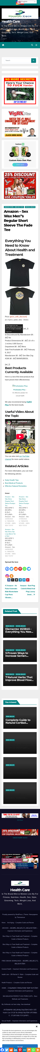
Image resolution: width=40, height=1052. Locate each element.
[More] (11, 574)
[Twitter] (11, 567)
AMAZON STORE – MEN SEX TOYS (14, 207)
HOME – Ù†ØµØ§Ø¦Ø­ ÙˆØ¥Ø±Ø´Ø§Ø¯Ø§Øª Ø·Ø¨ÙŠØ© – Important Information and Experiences (20, 989)
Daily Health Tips (12, 480)
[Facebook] (7, 567)
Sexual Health (30, 207)
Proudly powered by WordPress (12, 914)
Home (3, 922)
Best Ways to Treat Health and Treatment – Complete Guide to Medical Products (20, 937)
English (24, 2)
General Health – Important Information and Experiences (20, 969)
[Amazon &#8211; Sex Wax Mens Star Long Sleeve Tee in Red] (12, 542)
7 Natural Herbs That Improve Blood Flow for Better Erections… (19, 680)
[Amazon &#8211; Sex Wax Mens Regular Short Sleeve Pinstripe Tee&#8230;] (26, 511)
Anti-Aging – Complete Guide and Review (20, 922)
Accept (20, 1047)
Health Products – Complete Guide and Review (17, 982)
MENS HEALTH (10, 626)
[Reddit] (16, 567)
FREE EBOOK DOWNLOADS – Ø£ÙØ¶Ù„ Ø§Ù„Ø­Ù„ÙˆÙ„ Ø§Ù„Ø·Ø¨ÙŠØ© (20, 962)
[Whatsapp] (24, 567)
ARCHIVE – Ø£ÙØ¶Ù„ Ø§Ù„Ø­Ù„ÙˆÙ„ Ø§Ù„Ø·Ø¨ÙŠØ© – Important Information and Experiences (20, 929)
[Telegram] (29, 567)
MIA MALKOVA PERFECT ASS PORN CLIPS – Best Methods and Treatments (20, 997)
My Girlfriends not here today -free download (16, 1004)
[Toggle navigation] (36, 45)
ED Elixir (20, 820)
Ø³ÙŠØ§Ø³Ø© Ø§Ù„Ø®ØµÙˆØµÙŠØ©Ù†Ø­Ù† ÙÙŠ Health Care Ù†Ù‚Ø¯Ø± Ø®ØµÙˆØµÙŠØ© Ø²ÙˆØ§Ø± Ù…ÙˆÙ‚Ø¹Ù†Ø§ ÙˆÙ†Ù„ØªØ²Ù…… (20, 1012)
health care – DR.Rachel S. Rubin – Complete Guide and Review (20, 976)
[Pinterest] (20, 567)
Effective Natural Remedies (16, 486)
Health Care (11, 21)
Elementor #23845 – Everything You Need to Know (19, 631)
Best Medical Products (14, 483)
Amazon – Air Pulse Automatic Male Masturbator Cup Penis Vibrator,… (11, 591)
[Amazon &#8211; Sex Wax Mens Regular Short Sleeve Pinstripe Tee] (12, 511)
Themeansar (21, 917)
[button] (37, 1026)
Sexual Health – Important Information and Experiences (19, 1021)
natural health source (20, 838)
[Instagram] (7, 574)
